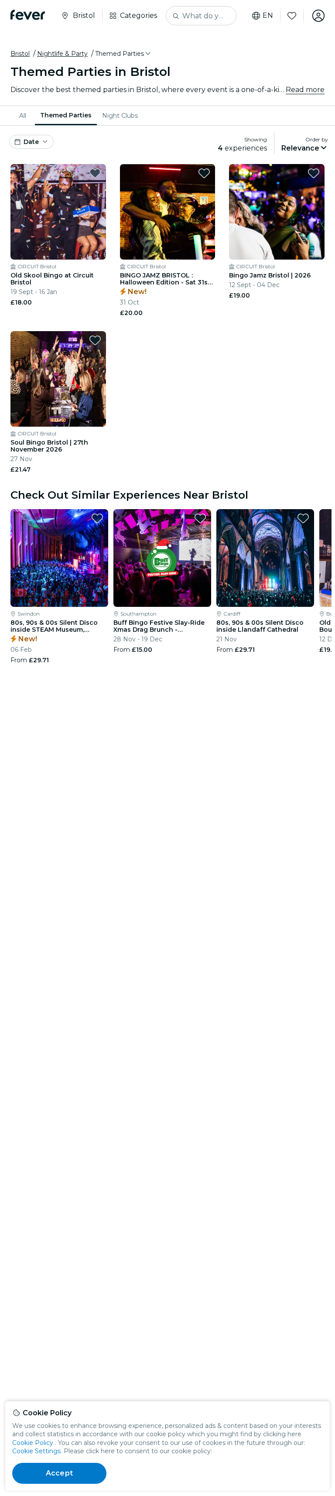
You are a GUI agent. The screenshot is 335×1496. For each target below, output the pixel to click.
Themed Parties (66, 115)
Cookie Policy (32, 1443)
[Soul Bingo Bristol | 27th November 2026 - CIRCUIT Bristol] (58, 379)
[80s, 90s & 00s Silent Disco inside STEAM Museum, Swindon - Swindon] (59, 558)
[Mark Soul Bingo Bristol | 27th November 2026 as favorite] (95, 340)
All (22, 116)
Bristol (20, 54)
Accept (59, 1473)
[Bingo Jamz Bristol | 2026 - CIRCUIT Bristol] (277, 212)
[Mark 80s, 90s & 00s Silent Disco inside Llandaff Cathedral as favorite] (303, 518)
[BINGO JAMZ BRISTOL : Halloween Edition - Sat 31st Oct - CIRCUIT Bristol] (167, 212)
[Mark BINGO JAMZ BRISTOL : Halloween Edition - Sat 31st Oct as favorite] (204, 173)
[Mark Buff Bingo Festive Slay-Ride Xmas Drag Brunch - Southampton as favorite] (200, 518)
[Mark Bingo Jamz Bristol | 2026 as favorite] (313, 173)
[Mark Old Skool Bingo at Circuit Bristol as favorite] (95, 173)
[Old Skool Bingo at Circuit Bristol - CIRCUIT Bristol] (58, 212)
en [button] (268, 16)
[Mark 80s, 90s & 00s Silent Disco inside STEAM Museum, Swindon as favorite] (97, 518)
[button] (123, 53)
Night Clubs (120, 116)
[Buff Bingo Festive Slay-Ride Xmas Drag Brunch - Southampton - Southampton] (162, 558)
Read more (305, 90)
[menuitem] (24, 115)
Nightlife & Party (62, 54)
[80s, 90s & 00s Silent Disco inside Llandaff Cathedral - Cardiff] (265, 558)
